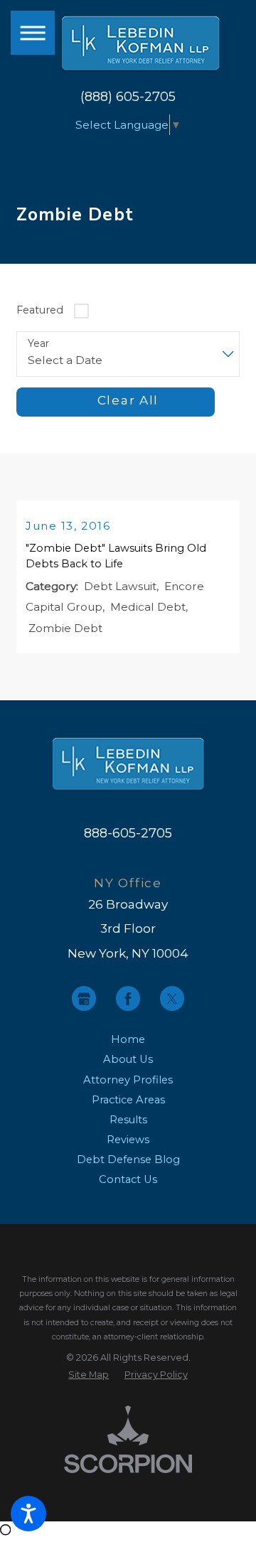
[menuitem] (128, 1039)
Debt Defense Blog (128, 1159)
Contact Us (128, 1179)
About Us (128, 1059)
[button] (28, 1513)
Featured (39, 310)
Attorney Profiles (128, 1079)
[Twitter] (172, 998)
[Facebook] (128, 998)
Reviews (128, 1139)
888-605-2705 (128, 833)
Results (128, 1119)
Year (38, 344)
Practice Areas (128, 1099)
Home (128, 1039)
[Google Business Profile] (84, 998)
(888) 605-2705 (128, 96)
